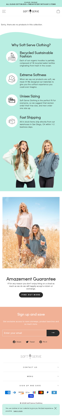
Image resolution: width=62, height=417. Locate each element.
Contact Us (30, 367)
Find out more (31, 295)
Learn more (18, 411)
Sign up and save (30, 385)
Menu (30, 376)
